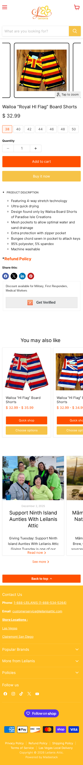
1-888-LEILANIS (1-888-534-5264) (40, 602)
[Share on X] (14, 276)
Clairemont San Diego (17, 636)
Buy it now (41, 176)
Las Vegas (9, 628)
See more (39, 561)
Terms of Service (22, 748)
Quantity (8, 140)
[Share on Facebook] (5, 276)
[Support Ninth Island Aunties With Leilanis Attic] (33, 478)
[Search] (75, 31)
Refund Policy (38, 743)
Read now (35, 552)
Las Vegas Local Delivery (56, 748)
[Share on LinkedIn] (22, 276)
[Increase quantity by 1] (35, 148)
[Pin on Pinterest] (30, 276)
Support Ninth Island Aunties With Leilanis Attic (33, 519)
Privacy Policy (14, 743)
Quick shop (26, 420)
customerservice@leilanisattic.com (37, 611)
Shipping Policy (62, 743)
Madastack (50, 757)
